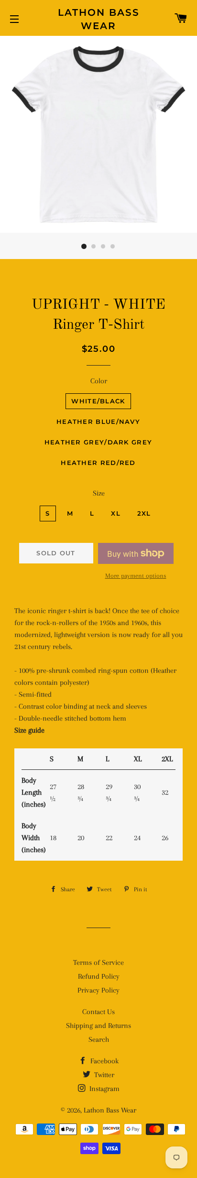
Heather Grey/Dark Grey (98, 442)
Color (98, 381)
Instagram (104, 1088)
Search (98, 1039)
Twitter (103, 1074)
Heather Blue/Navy (98, 421)
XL (115, 513)
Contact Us (98, 1011)
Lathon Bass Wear (99, 19)
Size (99, 493)
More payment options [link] (135, 575)
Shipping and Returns (98, 1025)
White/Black (98, 401)
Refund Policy (99, 976)
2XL (144, 513)
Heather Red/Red (98, 462)
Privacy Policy (98, 990)
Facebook (103, 1061)
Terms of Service (98, 962)
